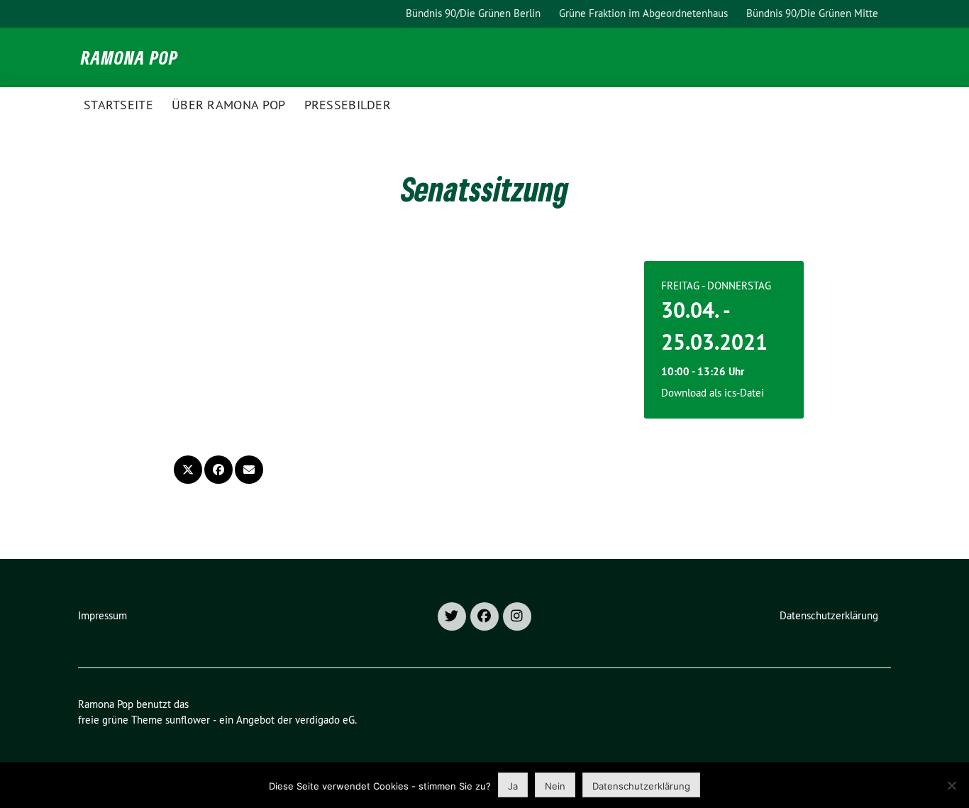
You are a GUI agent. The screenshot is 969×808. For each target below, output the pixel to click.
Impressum (102, 615)
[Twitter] (452, 616)
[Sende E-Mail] (249, 469)
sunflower (187, 719)
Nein (555, 786)
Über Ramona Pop (229, 104)
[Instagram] (517, 616)
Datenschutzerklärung (829, 615)
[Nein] (951, 785)
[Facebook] (484, 616)
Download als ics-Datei (712, 392)
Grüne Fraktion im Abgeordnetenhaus (643, 13)
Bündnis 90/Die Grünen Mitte (812, 13)
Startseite (118, 104)
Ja (513, 786)
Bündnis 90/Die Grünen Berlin (473, 13)
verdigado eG (325, 719)
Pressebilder (348, 104)
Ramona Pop (129, 57)
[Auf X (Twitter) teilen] (188, 469)
